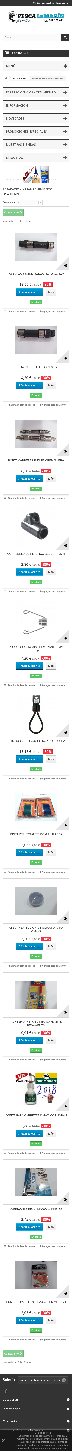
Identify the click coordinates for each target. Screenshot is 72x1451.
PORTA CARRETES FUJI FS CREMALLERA (36, 460)
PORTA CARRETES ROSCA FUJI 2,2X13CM (36, 273)
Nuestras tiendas (21, 144)
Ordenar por (9, 202)
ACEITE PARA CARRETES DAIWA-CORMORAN (36, 1115)
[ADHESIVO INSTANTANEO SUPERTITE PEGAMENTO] (36, 995)
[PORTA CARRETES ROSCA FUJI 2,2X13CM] (36, 247)
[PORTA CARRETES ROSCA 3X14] (36, 340)
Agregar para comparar (54, 311)
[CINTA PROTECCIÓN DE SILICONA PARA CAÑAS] (36, 901)
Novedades (15, 118)
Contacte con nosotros (43, 3)
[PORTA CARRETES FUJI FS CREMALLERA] (36, 434)
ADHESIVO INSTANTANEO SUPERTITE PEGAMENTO (36, 1023)
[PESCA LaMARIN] (36, 17)
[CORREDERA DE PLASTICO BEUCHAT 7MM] (36, 527)
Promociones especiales (26, 131)
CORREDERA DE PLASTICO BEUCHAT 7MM (36, 553)
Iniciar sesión (62, 3)
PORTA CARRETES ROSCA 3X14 (36, 367)
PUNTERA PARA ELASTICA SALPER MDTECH (36, 1302)
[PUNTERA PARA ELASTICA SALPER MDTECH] (36, 1275)
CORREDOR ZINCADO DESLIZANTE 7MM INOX (36, 649)
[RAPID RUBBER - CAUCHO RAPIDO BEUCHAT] (36, 714)
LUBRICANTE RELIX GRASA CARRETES (36, 1208)
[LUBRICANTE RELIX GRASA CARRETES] (36, 1182)
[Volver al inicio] (6, 78)
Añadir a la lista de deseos (21, 311)
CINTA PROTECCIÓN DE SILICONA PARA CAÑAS (36, 929)
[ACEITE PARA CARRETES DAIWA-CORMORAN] (36, 1089)
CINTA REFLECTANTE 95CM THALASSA (36, 834)
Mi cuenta (10, 1421)
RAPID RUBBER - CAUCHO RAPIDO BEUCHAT (36, 741)
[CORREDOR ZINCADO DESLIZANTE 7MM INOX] (36, 620)
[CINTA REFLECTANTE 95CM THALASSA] (36, 808)
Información (17, 105)
